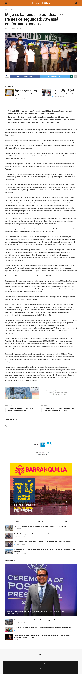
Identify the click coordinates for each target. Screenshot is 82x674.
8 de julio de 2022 (10, 29)
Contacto (40, 654)
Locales (12, 9)
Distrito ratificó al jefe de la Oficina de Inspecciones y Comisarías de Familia (38, 534)
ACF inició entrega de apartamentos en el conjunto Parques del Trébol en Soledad (40, 526)
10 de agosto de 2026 (20, 622)
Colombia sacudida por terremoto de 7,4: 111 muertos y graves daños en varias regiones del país (44, 620)
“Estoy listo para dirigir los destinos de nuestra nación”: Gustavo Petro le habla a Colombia (42, 541)
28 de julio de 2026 (58, 96)
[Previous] (39, 104)
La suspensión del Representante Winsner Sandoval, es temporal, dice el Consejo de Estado (35, 611)
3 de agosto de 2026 (20, 630)
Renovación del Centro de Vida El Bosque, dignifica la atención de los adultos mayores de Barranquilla (64, 92)
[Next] (42, 104)
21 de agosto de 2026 (13, 613)
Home (6, 9)
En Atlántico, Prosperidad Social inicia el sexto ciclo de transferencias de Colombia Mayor (43, 627)
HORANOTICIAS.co (41, 3)
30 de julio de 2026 (21, 98)
